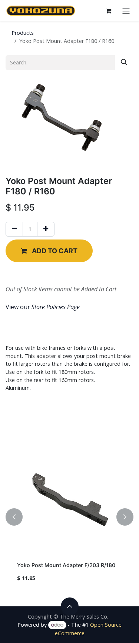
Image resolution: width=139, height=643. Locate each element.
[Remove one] (14, 229)
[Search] (124, 62)
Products (22, 32)
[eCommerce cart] (108, 10)
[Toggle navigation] (126, 11)
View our (43, 307)
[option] (69, 517)
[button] (49, 251)
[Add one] (45, 229)
